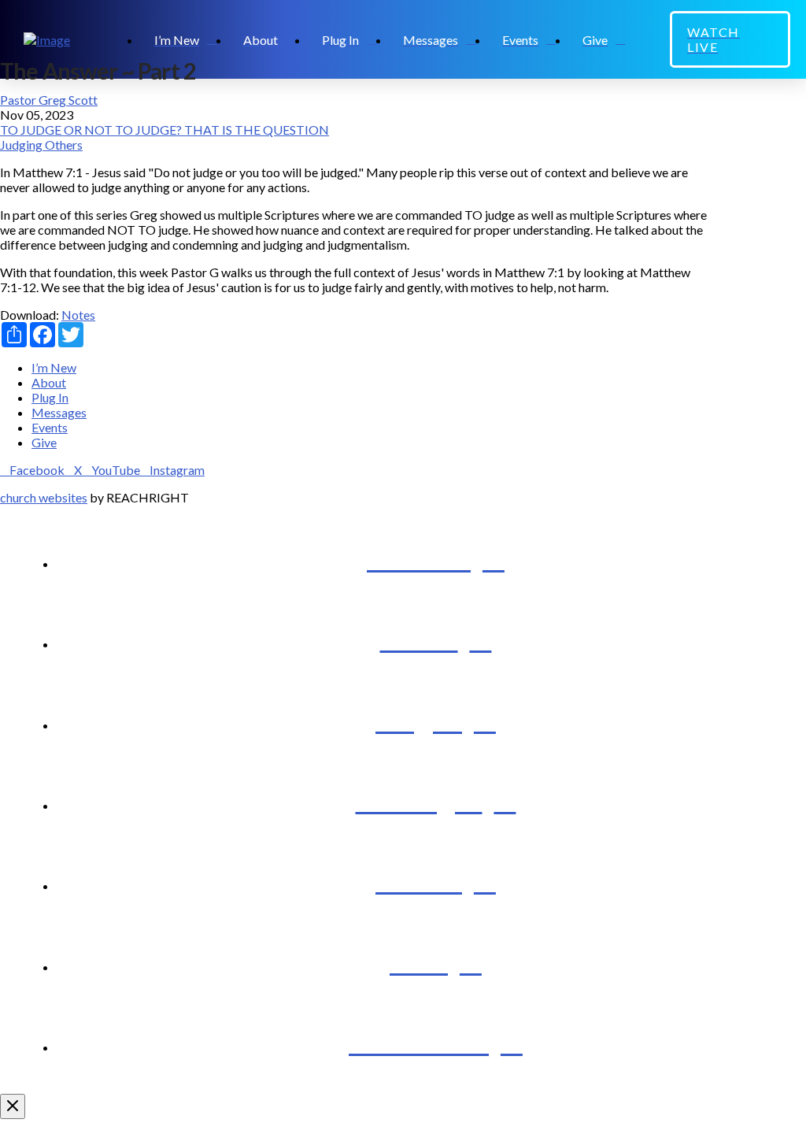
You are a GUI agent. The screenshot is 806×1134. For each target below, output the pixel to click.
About (48, 382)
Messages (59, 412)
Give (44, 442)
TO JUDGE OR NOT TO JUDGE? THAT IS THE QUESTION (164, 129)
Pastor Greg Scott (49, 99)
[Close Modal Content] (12, 1106)
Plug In (49, 397)
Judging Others (41, 144)
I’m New (53, 367)
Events (49, 427)
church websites (43, 497)
